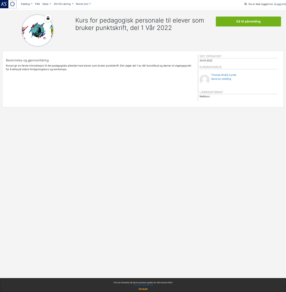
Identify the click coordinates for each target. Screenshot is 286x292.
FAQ (37, 3)
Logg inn (280, 4)
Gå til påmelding (248, 21)
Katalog (25, 3)
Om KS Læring (62, 3)
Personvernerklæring (143, 285)
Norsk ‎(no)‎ (82, 3)
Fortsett (143, 289)
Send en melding (221, 78)
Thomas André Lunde (223, 74)
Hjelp (45, 3)
